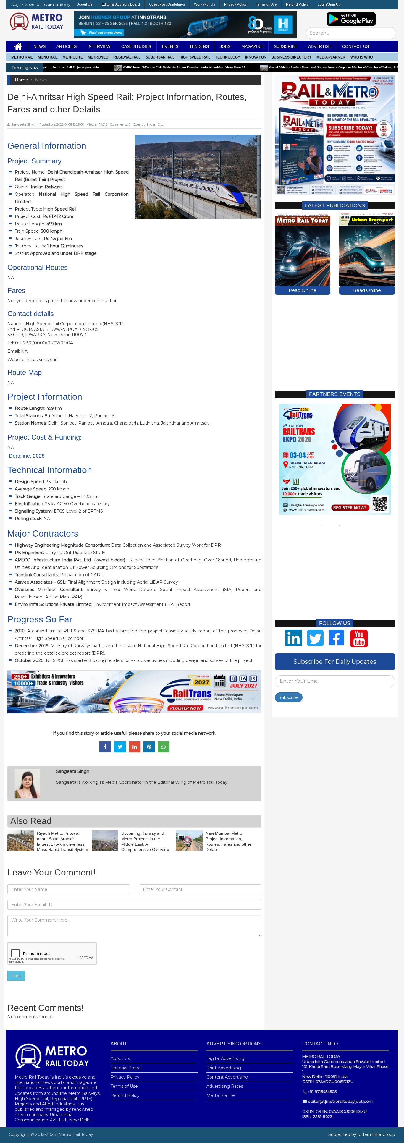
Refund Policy (297, 4)
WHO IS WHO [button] (361, 57)
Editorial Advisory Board (120, 4)
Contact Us (355, 46)
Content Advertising (227, 1077)
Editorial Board (126, 1068)
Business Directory (291, 57)
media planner (330, 57)
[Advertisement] (335, 342)
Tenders (199, 46)
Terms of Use (266, 4)
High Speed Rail (195, 57)
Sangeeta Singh (24, 124)
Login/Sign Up (329, 4)
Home (21, 79)
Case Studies (136, 46)
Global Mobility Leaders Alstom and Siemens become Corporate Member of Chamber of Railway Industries (300, 67)
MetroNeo (98, 57)
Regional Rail (126, 57)
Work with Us (204, 4)
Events (170, 46)
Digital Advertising (225, 1058)
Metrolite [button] (73, 57)
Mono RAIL (48, 57)
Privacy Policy (235, 4)
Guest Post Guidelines (167, 4)
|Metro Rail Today (75, 1134)
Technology (227, 57)
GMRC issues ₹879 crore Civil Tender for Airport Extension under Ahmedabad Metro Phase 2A (146, 67)
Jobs (225, 46)
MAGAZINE (252, 46)
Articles (66, 46)
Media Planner (221, 1095)
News (39, 46)
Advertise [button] (319, 46)
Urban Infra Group (376, 1134)
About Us (84, 4)
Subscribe (289, 697)
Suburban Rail (160, 57)
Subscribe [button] (285, 46)
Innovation (255, 57)
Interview (99, 46)
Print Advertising (223, 1068)
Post (16, 975)
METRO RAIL (22, 57)
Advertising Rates (224, 1086)
